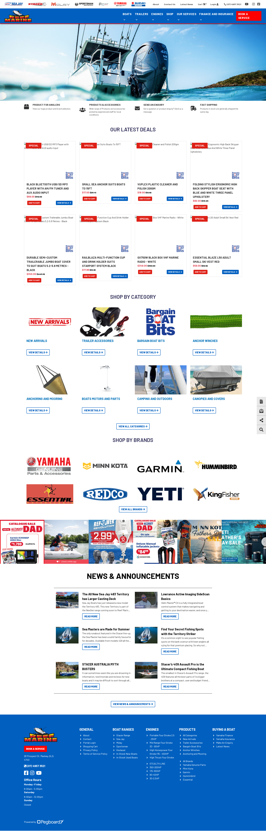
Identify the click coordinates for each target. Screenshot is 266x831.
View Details (63, 203)
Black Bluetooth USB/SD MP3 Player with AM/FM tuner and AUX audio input (48, 188)
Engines (152, 729)
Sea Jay (120, 738)
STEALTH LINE (157, 763)
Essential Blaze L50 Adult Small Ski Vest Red (212, 259)
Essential (188, 779)
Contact (87, 738)
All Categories (190, 735)
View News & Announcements (131, 704)
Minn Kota (188, 768)
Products (187, 729)
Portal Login (89, 742)
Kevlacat (120, 750)
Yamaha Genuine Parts (194, 764)
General (86, 729)
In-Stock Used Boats (127, 757)
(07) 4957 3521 (36, 766)
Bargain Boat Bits (192, 746)
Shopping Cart (90, 746)
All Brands (188, 761)
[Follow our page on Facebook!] (258, 4)
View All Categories (132, 426)
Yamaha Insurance (225, 738)
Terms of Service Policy (95, 753)
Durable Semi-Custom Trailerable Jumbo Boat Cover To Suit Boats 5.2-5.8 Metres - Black (49, 264)
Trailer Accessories (193, 742)
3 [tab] (137, 95)
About (156, 4)
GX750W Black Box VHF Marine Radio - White (158, 259)
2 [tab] (133, 95)
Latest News (186, 4)
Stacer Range (123, 735)
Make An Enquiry (224, 742)
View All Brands (131, 509)
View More (66, 600)
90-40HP (154, 774)
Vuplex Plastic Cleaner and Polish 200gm (157, 186)
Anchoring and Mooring (194, 753)
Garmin (186, 772)
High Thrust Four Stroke (162, 757)
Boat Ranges (123, 729)
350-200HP (155, 767)
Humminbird (189, 775)
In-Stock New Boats (126, 753)
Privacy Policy (90, 750)
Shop (169, 14)
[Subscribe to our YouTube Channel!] (247, 4)
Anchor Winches (191, 750)
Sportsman (122, 746)
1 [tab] (128, 95)
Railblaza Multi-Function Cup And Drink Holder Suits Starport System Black (103, 262)
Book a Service (244, 16)
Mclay (119, 742)
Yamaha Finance (224, 735)
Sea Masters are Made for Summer (106, 629)
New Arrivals (189, 738)
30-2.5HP (154, 778)
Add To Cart (34, 203)
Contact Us (169, 4)
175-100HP (155, 770)
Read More (91, 616)
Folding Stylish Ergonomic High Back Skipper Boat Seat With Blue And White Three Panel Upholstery (215, 190)
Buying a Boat (223, 729)
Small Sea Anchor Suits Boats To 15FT (103, 186)
